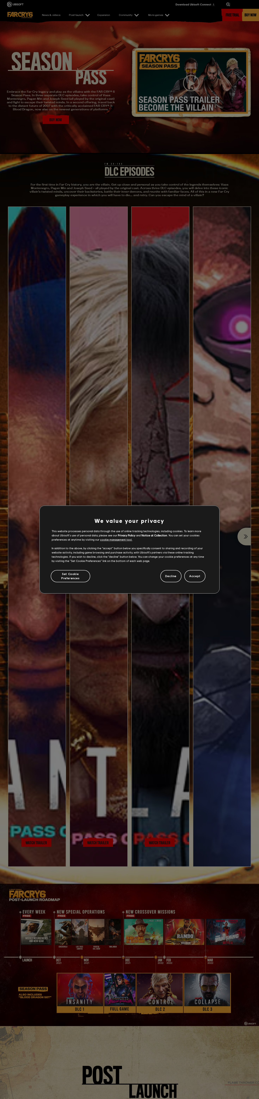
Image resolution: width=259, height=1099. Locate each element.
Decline (171, 576)
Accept (195, 576)
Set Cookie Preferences (70, 576)
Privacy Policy (126, 535)
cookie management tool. (116, 539)
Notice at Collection (154, 535)
